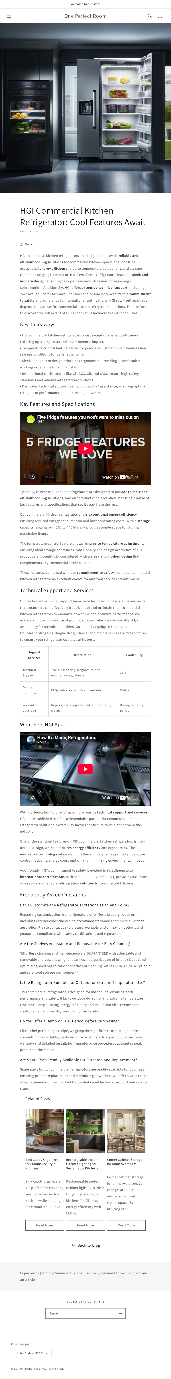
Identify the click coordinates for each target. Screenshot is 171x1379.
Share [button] (28, 244)
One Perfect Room (30, 1368)
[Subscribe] (120, 1313)
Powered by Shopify (52, 1368)
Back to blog (88, 1245)
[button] (9, 16)
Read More (44, 1225)
